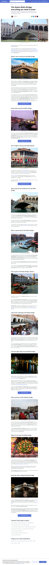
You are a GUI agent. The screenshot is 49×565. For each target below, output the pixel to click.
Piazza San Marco (25, 170)
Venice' (31, 48)
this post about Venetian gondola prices (21, 384)
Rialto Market (14, 175)
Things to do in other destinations (20, 538)
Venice (12, 4)
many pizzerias (18, 466)
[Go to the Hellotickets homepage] (4, 1)
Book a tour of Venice (24, 392)
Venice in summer (24, 172)
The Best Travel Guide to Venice (20, 520)
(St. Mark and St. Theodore (26, 225)
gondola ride (25, 49)
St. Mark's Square (13, 45)
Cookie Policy (15, 562)
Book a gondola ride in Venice (24, 103)
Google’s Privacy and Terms (21, 562)
